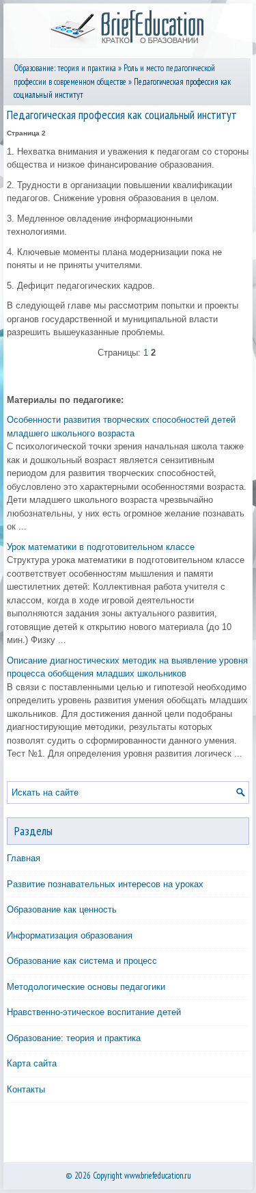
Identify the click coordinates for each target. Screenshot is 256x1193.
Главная (23, 858)
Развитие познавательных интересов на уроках (105, 884)
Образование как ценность (62, 909)
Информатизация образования (69, 935)
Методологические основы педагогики (86, 987)
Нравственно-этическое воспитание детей (94, 1012)
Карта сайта (32, 1063)
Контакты (26, 1089)
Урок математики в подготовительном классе (101, 547)
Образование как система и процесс (82, 961)
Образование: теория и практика (65, 68)
